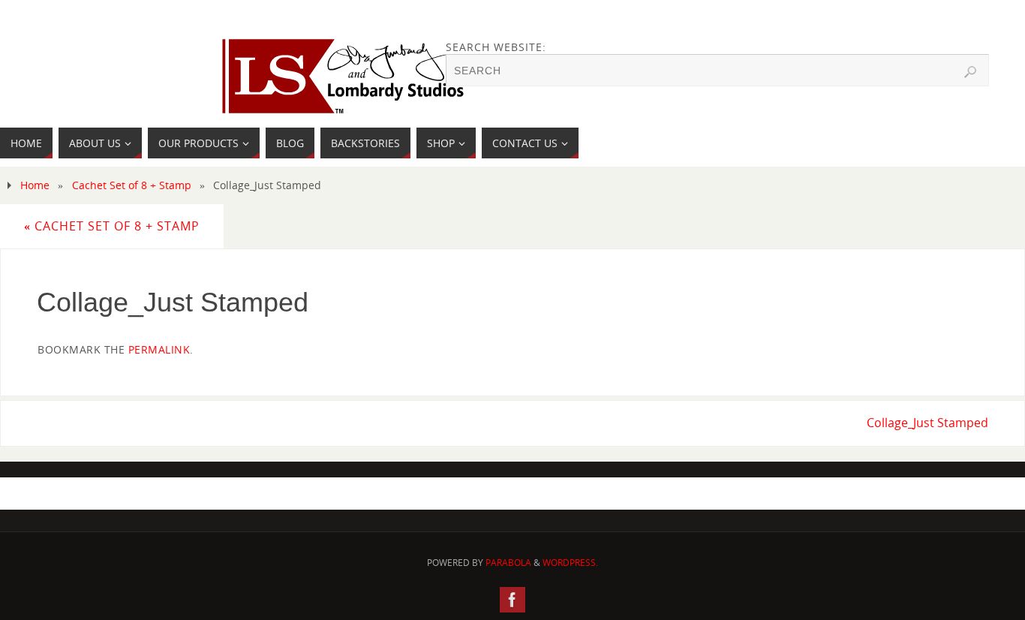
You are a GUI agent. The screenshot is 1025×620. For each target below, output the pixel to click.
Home (35, 185)
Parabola (508, 562)
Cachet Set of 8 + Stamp (131, 185)
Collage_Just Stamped (927, 422)
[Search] (970, 72)
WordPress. (570, 562)
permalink (159, 349)
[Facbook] (512, 599)
